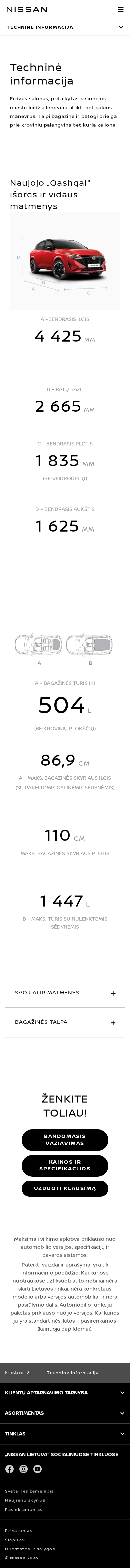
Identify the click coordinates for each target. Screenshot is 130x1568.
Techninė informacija (40, 27)
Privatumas (18, 1530)
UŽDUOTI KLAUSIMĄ (65, 1188)
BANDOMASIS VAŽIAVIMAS (65, 1139)
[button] (120, 9)
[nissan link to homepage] (27, 9)
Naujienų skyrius (25, 1500)
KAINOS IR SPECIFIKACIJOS (64, 1165)
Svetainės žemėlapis (29, 1491)
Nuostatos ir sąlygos (30, 1549)
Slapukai (15, 1540)
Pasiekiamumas (24, 1509)
